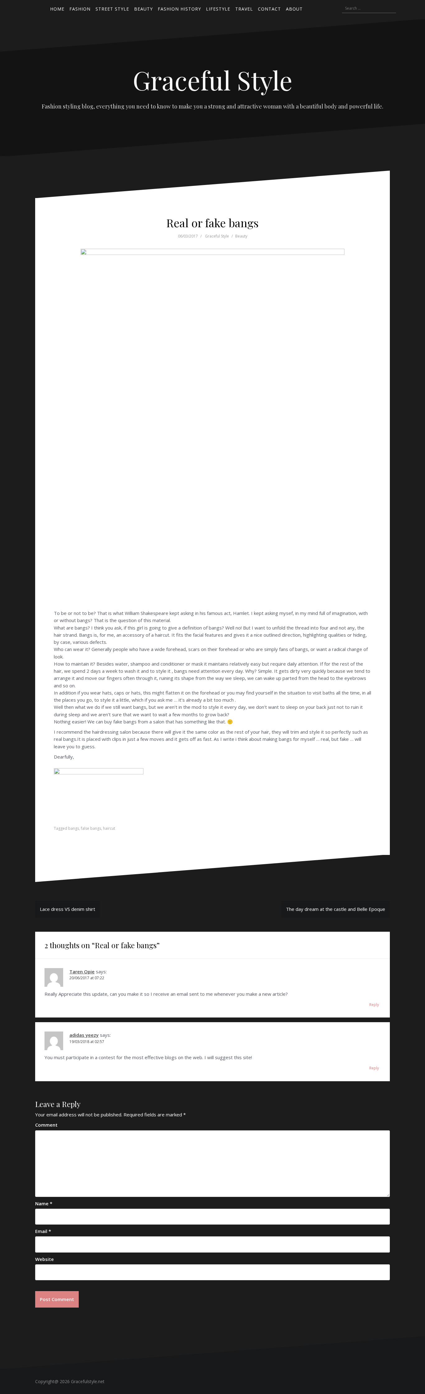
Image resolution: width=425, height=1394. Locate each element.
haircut (109, 828)
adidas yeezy (84, 1035)
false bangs (91, 828)
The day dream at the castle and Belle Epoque (335, 909)
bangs (73, 828)
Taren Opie (82, 971)
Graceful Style (212, 80)
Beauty (241, 236)
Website (44, 1259)
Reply (374, 1004)
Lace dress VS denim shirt (67, 909)
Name (43, 1203)
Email (43, 1231)
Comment (46, 1125)
